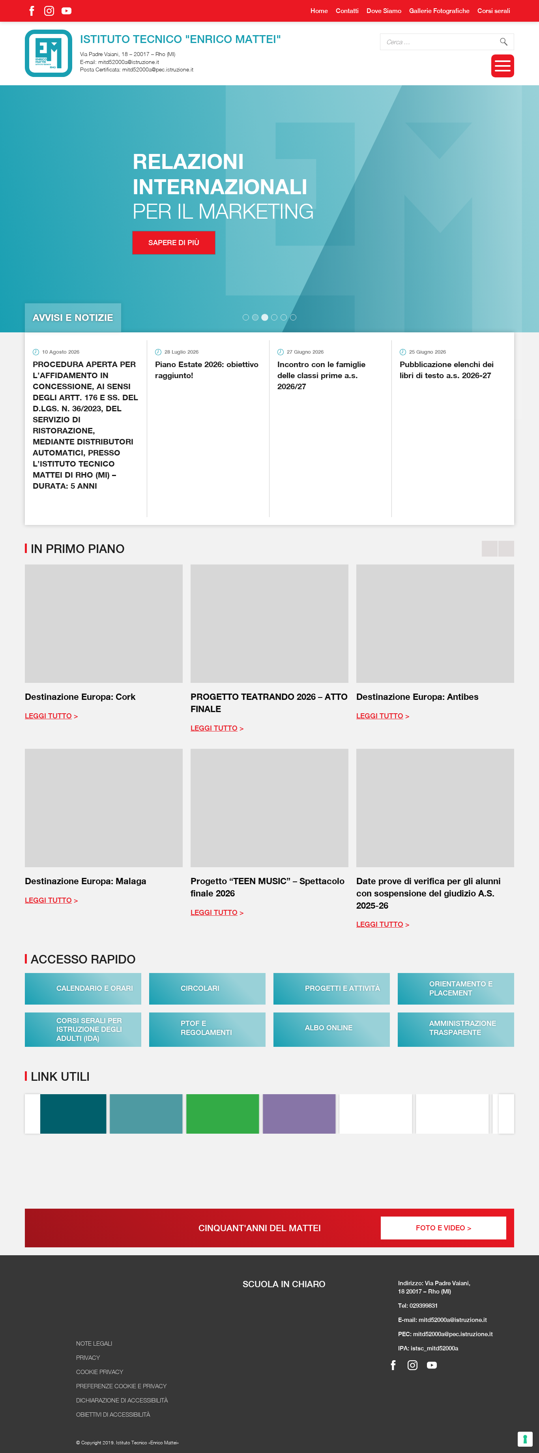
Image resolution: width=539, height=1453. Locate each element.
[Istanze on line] (155, 1169)
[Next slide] (506, 549)
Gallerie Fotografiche (439, 11)
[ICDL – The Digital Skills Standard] (461, 1114)
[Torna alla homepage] (48, 53)
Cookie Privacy (99, 1371)
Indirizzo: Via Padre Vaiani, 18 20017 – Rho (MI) (434, 1287)
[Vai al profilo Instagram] (49, 11)
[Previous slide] (490, 549)
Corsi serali (493, 11)
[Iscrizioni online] (307, 1169)
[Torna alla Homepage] (114, 1309)
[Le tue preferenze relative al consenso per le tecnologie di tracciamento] (525, 1439)
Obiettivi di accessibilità (113, 1414)
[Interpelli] (231, 1114)
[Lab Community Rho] (307, 1114)
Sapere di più (74, 242)
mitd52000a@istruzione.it (128, 61)
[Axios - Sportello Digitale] (155, 1114)
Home (319, 11)
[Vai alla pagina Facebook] (32, 11)
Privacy (88, 1357)
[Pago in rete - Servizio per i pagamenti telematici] (78, 1169)
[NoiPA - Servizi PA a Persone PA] (231, 1169)
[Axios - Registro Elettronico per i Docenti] (78, 1114)
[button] (246, 317)
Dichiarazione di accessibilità (122, 1400)
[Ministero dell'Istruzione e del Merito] (461, 1169)
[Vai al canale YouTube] (66, 11)
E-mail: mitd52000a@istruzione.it (442, 1319)
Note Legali (94, 1343)
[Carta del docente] (384, 1169)
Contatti (347, 11)
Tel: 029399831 (418, 1305)
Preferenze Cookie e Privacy (121, 1385)
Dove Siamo (384, 11)
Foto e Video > (444, 1228)
